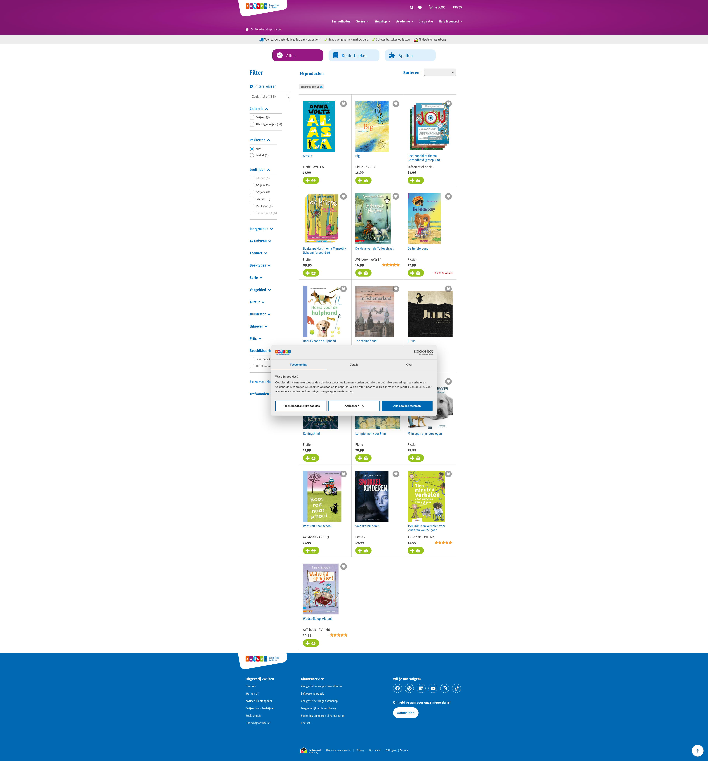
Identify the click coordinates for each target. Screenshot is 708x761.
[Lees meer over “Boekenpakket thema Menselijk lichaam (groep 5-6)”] (311, 273)
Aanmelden (406, 712)
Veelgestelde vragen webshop (319, 701)
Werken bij (252, 693)
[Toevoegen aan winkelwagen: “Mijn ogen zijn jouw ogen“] (416, 458)
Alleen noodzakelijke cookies (301, 405)
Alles (290, 55)
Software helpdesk (312, 693)
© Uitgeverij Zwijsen (397, 750)
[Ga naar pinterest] (409, 688)
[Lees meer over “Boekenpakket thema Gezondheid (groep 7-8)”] (416, 180)
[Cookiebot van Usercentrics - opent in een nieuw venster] (417, 352)
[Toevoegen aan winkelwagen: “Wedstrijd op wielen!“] (311, 643)
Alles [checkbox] (258, 149)
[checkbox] (266, 117)
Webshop (380, 21)
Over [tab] (409, 364)
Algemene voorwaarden (338, 750)
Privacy (360, 750)
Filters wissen (265, 86)
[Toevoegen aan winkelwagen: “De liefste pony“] (416, 273)
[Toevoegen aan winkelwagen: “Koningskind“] (311, 458)
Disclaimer (375, 750)
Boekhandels (253, 715)
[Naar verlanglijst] (420, 7)
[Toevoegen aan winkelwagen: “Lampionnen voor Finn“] (363, 458)
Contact (305, 723)
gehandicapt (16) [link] (310, 86)
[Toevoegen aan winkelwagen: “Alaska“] (311, 180)
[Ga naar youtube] (432, 688)
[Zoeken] (412, 7)
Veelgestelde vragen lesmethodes (321, 686)
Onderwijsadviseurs (258, 723)
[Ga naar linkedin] (421, 688)
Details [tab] (354, 364)
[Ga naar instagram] (444, 688)
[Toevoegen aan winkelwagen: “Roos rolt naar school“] (311, 550)
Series (360, 21)
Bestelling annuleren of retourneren (322, 715)
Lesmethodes (341, 21)
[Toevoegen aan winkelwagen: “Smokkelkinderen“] (363, 550)
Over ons (251, 686)
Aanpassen (352, 405)
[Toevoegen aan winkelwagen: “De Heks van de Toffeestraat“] (363, 273)
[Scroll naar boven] (698, 751)
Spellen (406, 55)
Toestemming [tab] (298, 364)
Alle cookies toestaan (407, 405)
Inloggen (457, 7)
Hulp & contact (449, 21)
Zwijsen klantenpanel (259, 701)
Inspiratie (426, 21)
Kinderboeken (355, 55)
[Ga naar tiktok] (456, 688)
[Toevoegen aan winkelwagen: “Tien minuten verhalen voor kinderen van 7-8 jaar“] (416, 550)
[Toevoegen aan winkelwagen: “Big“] (363, 180)
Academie (403, 21)
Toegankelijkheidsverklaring (318, 708)
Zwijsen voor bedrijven (260, 708)
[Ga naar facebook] (397, 688)
